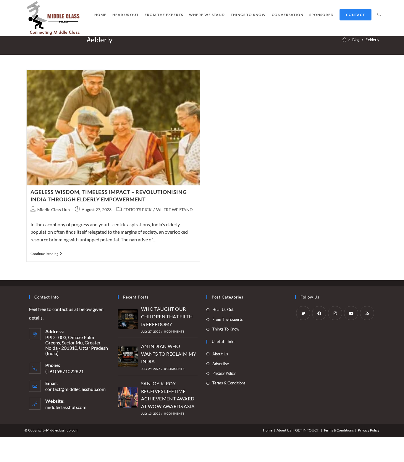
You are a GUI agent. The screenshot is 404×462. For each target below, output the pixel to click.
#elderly (372, 39)
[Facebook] (319, 313)
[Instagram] (335, 313)
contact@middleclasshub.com (75, 389)
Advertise (220, 363)
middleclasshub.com (65, 407)
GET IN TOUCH (307, 430)
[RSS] (367, 313)
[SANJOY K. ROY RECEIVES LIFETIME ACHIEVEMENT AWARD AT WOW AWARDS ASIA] (128, 397)
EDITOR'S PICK (137, 209)
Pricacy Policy (224, 373)
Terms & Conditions (228, 383)
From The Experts (227, 319)
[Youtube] (351, 313)
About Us (220, 354)
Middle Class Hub (53, 209)
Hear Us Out (223, 309)
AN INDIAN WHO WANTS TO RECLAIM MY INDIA (168, 353)
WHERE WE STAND (174, 209)
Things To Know (225, 329)
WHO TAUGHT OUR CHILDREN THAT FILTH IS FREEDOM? (167, 316)
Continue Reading (46, 254)
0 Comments (174, 331)
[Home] (344, 39)
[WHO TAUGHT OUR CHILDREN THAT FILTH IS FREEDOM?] (128, 319)
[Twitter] (303, 313)
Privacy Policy (368, 430)
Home (267, 430)
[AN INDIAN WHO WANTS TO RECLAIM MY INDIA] (128, 356)
